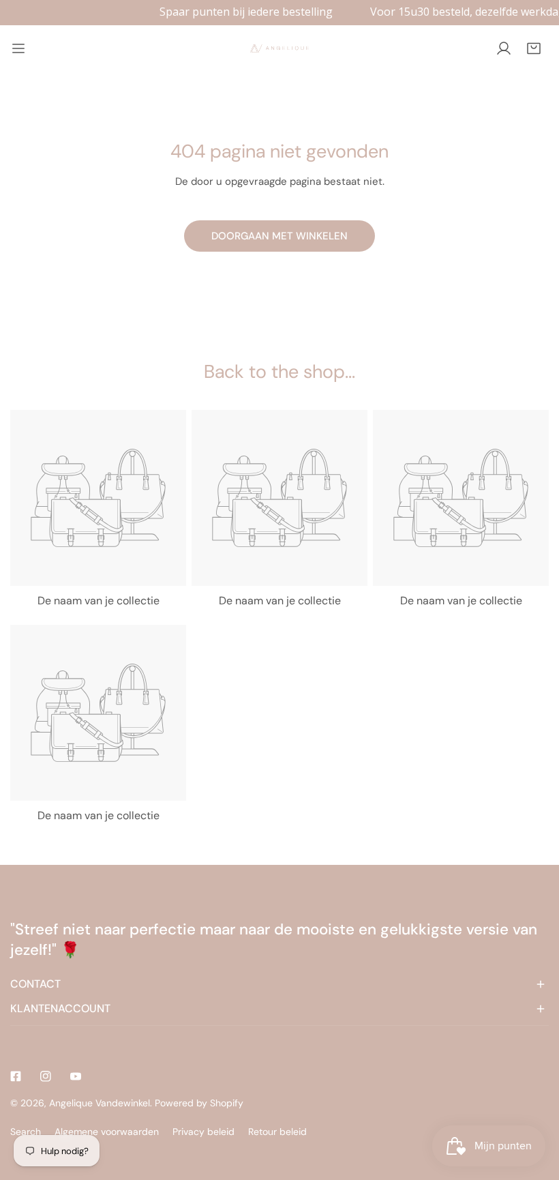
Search (25, 1131)
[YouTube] (76, 1076)
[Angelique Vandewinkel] (279, 48)
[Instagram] (46, 1076)
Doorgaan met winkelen (279, 236)
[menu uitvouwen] (18, 48)
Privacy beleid (203, 1131)
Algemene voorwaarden (107, 1131)
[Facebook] (16, 1076)
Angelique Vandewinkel (99, 1103)
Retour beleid (277, 1131)
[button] (534, 48)
